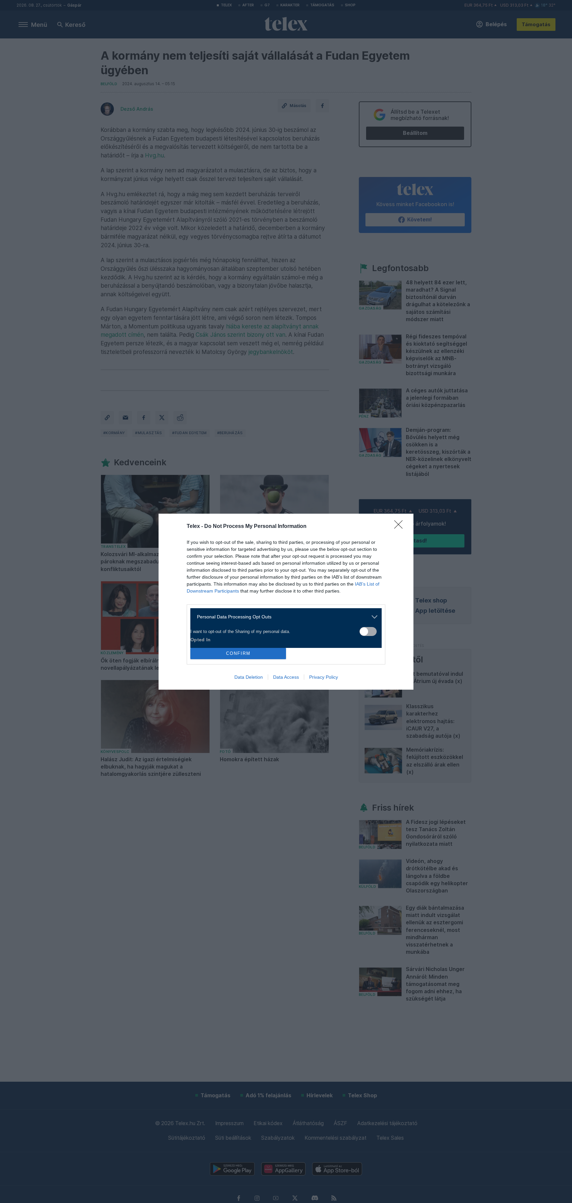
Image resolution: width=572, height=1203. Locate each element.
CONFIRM (238, 653)
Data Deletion (248, 677)
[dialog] (286, 602)
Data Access (286, 677)
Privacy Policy (323, 677)
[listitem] (283, 616)
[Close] (400, 526)
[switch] (368, 631)
